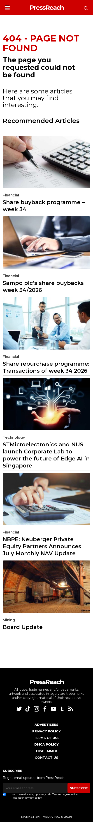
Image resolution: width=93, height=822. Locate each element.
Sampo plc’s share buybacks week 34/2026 (43, 286)
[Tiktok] (28, 709)
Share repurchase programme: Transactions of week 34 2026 (46, 367)
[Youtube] (54, 709)
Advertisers (46, 725)
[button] (7, 6)
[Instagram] (37, 709)
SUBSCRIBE (79, 788)
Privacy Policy (46, 731)
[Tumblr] (62, 709)
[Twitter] (19, 709)
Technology (14, 437)
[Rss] (71, 709)
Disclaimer (46, 751)
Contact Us (46, 758)
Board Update (23, 627)
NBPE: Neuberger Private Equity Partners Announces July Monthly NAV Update (42, 546)
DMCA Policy (46, 744)
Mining (9, 620)
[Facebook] (45, 709)
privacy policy (33, 797)
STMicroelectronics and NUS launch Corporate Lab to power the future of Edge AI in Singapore (46, 455)
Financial (11, 195)
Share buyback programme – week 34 (44, 206)
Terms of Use (46, 738)
